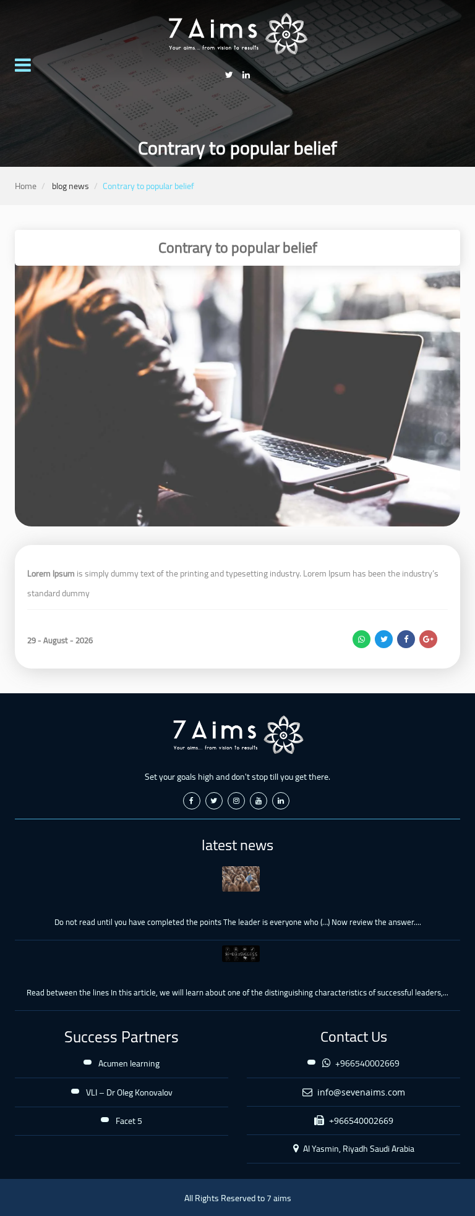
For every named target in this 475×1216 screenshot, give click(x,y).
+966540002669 (366, 1063)
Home (25, 186)
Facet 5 (129, 1121)
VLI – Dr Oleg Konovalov (129, 1092)
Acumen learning (129, 1063)
